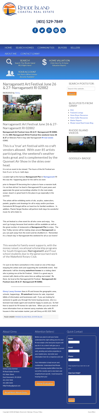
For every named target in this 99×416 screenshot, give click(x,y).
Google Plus (49, 30)
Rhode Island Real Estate (34, 10)
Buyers (62, 47)
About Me (11, 53)
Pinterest (56, 30)
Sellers (75, 47)
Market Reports (76, 120)
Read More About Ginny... (16, 392)
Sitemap (29, 412)
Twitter (42, 30)
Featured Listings (76, 113)
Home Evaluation (45, 383)
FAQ (72, 110)
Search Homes (25, 47)
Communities (46, 47)
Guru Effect (91, 412)
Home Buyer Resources (79, 115)
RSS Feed (63, 30)
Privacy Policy (37, 412)
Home (8, 47)
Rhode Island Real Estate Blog (28, 317)
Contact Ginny (30, 53)
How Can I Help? (75, 373)
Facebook (35, 30)
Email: (71, 347)
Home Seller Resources (79, 118)
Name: (71, 339)
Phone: (70, 356)
